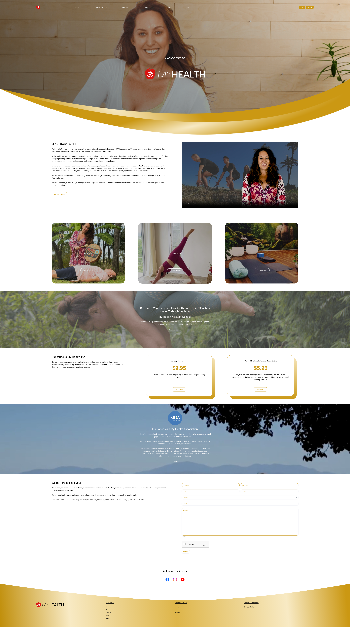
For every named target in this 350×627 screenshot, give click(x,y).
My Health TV (101, 7)
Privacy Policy (249, 607)
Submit (185, 552)
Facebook (178, 609)
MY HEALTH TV (175, 253)
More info (179, 389)
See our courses (175, 330)
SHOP (261, 253)
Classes (108, 607)
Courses (125, 7)
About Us (108, 612)
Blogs (107, 615)
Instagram (178, 607)
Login (302, 7)
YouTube (177, 612)
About (77, 7)
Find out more (88, 270)
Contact (168, 7)
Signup (309, 7)
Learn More (175, 462)
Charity (189, 7)
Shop (146, 7)
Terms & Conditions (251, 603)
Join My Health (59, 194)
